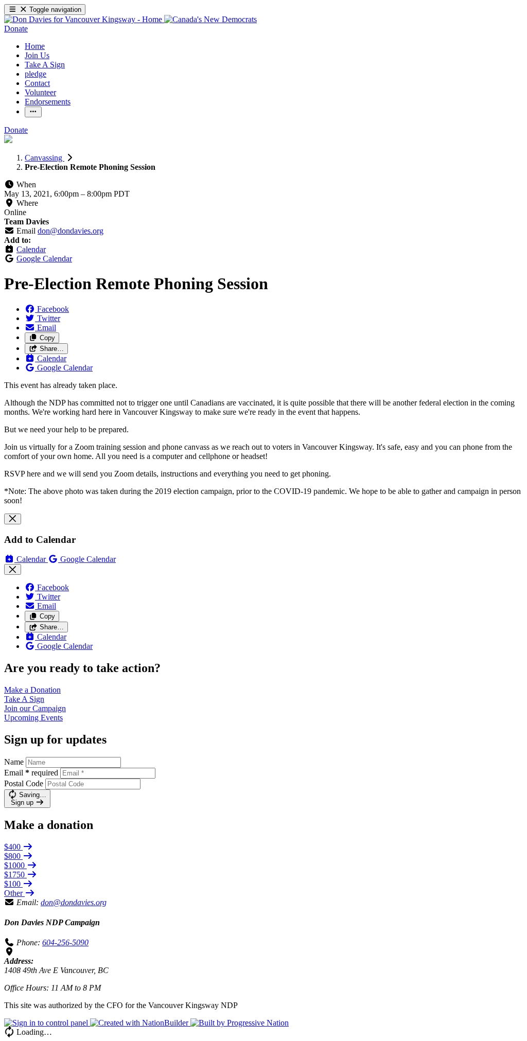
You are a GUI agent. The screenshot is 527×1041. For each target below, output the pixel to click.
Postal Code (23, 783)
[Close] (12, 519)
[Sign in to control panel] (47, 1022)
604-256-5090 (65, 942)
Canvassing (44, 157)
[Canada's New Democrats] (210, 19)
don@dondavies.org (70, 230)
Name (14, 761)
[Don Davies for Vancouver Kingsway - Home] (84, 19)
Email (31, 772)
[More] (33, 112)
